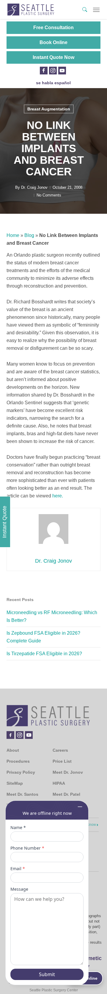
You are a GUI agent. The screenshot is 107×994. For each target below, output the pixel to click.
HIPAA (59, 783)
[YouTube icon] (62, 71)
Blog (29, 235)
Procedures (18, 761)
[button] (96, 10)
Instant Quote (4, 522)
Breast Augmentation (48, 109)
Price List (62, 761)
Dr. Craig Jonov (34, 187)
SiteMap (15, 783)
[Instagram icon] (53, 71)
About (13, 750)
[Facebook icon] (43, 70)
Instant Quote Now (53, 57)
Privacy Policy (21, 772)
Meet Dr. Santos (22, 794)
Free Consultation (53, 27)
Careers (60, 750)
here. (57, 495)
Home (13, 235)
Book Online (53, 42)
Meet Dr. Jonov (68, 772)
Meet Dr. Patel (66, 794)
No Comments (49, 195)
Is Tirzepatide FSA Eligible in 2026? (44, 653)
